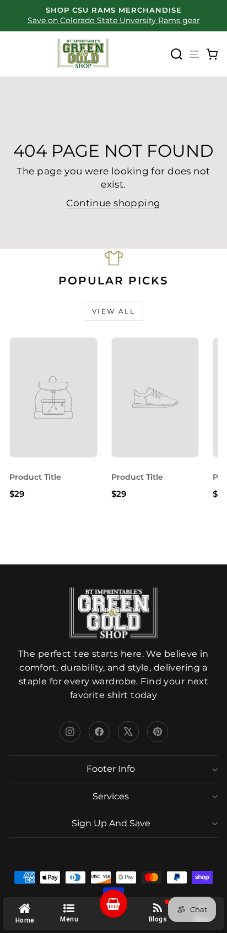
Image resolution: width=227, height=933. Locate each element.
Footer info (111, 769)
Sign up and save (111, 823)
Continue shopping (113, 202)
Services (111, 796)
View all (113, 311)
